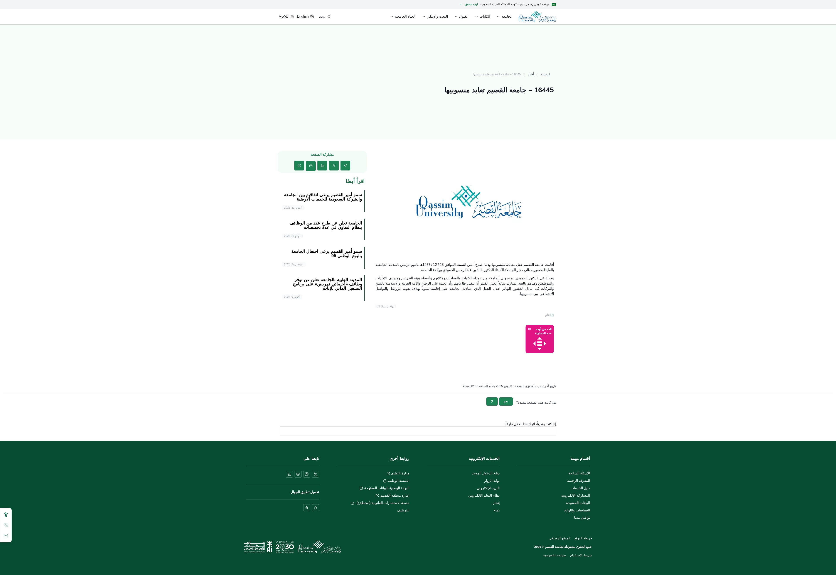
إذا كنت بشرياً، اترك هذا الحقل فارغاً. (530, 424)
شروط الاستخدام (581, 555)
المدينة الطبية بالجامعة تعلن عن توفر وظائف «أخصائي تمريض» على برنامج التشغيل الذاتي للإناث (327, 284)
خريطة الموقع (583, 538)
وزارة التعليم (400, 473)
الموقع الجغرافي (559, 538)
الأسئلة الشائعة (579, 473)
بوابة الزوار (492, 480)
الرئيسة (546, 74)
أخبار (531, 74)
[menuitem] (504, 16)
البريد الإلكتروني (488, 488)
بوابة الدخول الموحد (486, 473)
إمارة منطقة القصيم (394, 495)
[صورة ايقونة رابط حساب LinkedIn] (289, 474)
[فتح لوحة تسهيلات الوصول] (6, 515)
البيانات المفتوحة (578, 503)
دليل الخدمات (580, 488)
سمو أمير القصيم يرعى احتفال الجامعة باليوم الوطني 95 (326, 253)
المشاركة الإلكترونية (575, 495)
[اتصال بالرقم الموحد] (6, 525)
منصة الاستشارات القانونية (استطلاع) (382, 503)
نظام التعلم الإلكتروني (484, 495)
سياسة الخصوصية (554, 555)
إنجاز (496, 503)
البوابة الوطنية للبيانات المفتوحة (386, 488)
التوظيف (403, 510)
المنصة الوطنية (398, 480)
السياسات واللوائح (577, 510)
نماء (497, 510)
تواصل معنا (582, 517)
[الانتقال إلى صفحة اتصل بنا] (6, 536)
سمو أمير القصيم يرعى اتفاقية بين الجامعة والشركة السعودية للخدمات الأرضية (323, 196)
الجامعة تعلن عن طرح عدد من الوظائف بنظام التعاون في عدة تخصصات (326, 225)
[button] (345, 165)
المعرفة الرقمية (578, 480)
